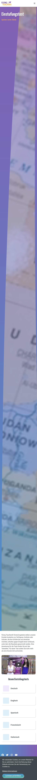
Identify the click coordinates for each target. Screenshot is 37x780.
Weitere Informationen (9, 771)
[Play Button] (18, 664)
